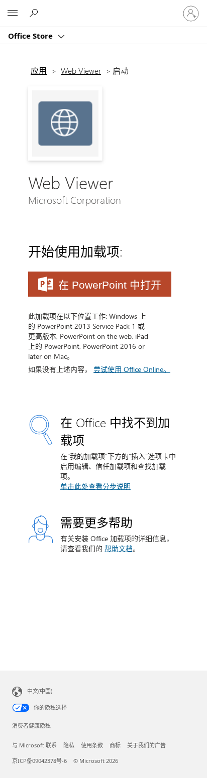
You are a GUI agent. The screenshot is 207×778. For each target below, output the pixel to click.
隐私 (68, 745)
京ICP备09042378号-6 (39, 760)
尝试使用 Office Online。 (131, 369)
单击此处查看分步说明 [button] (95, 486)
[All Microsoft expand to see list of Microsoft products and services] (13, 14)
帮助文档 (119, 548)
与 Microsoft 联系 (34, 745)
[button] (99, 284)
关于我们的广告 (146, 745)
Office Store (31, 36)
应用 (39, 70)
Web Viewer (81, 70)
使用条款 (92, 745)
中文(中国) (39, 691)
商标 (115, 745)
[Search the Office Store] (35, 13)
